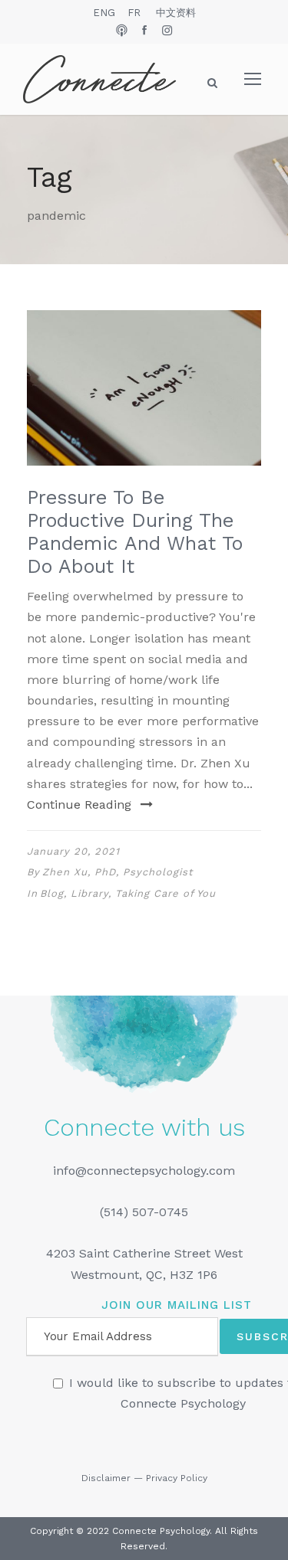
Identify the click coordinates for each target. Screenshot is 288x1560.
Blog (52, 893)
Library (89, 893)
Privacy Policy (176, 1478)
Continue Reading (79, 804)
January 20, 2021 (73, 851)
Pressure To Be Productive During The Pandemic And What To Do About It (135, 531)
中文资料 (176, 12)
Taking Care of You (165, 893)
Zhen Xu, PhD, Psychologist (117, 872)
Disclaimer (106, 1478)
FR (134, 12)
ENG (104, 12)
